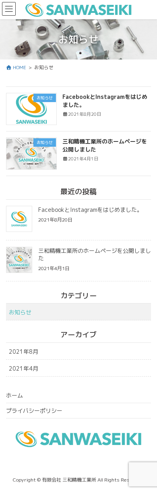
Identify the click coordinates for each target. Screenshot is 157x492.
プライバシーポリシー (34, 410)
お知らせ (20, 312)
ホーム (14, 395)
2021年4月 (23, 368)
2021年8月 (23, 351)
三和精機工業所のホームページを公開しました (94, 254)
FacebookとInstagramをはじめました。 (90, 209)
